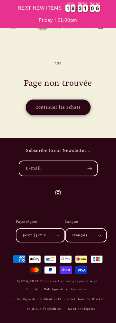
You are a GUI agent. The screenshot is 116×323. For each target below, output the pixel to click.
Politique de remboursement (67, 289)
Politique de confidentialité (39, 299)
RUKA (34, 281)
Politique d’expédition (44, 309)
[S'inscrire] (90, 168)
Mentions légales (81, 309)
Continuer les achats (58, 107)
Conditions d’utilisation (86, 299)
